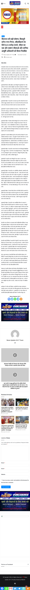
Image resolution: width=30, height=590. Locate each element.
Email (3, 468)
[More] (21, 299)
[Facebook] (9, 299)
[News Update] (15, 3)
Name (3, 462)
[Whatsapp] (15, 299)
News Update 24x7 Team (9, 54)
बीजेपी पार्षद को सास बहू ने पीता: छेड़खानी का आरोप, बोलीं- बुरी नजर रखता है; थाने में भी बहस (21, 426)
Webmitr (23, 579)
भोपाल (3, 36)
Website (3, 474)
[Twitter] (12, 299)
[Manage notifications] (26, 586)
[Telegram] (18, 299)
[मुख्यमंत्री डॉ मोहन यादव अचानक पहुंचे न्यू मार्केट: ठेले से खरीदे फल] (22, 402)
